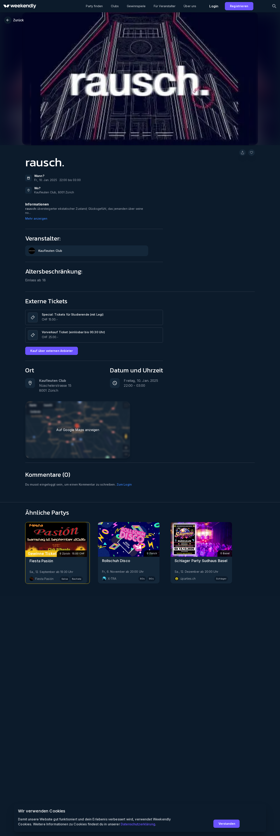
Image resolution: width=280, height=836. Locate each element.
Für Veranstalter (164, 6)
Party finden (94, 6)
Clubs (115, 6)
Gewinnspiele (136, 6)
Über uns (190, 6)
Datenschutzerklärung (138, 824)
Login (213, 6)
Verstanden (227, 823)
